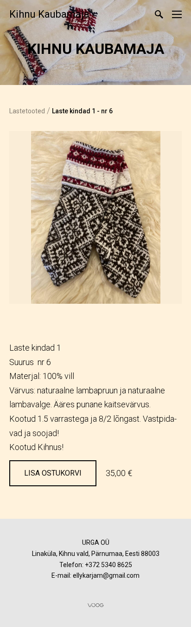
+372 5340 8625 (108, 564)
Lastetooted (27, 111)
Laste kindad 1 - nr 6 (82, 111)
